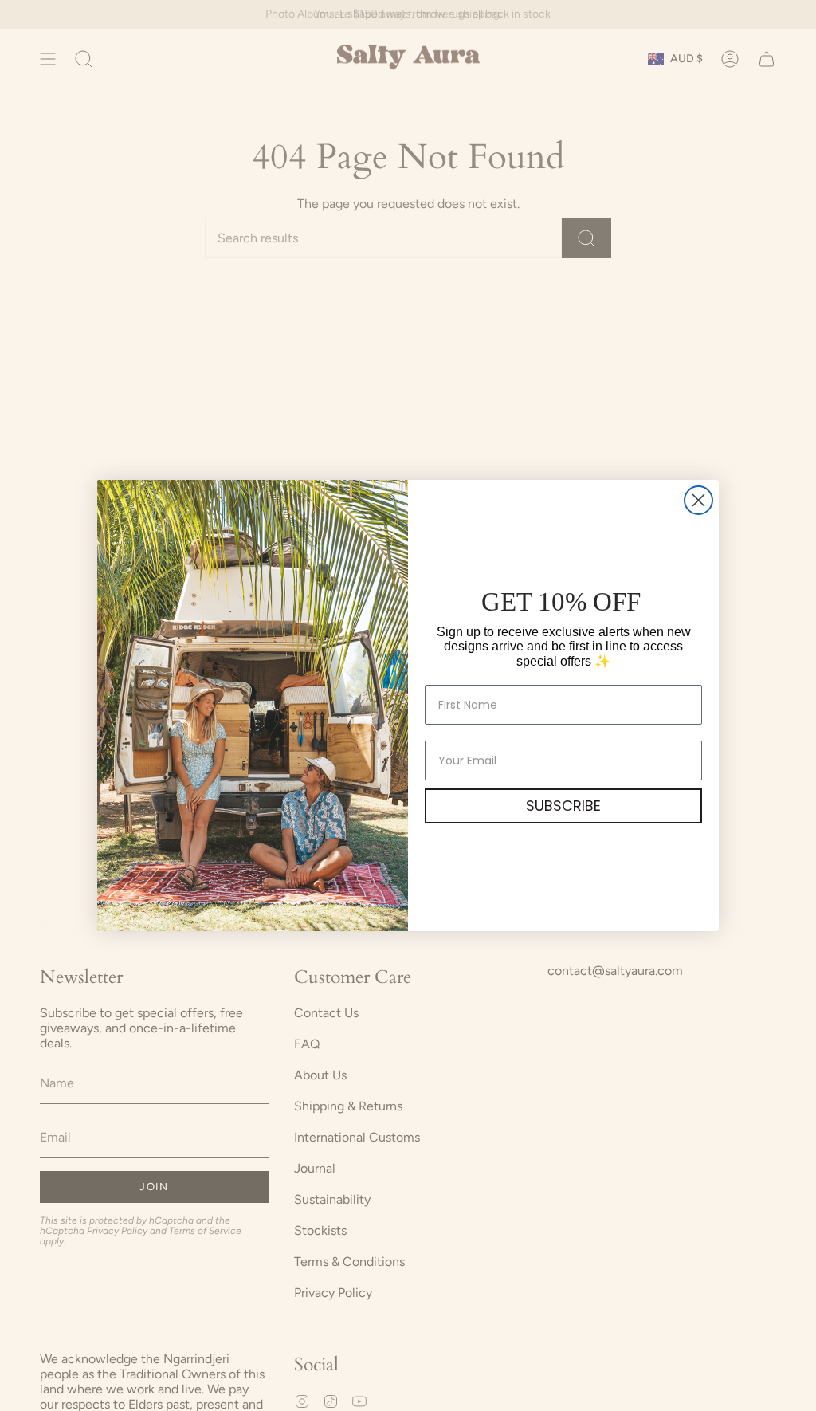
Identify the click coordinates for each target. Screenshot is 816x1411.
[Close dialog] (698, 500)
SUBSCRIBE (563, 806)
